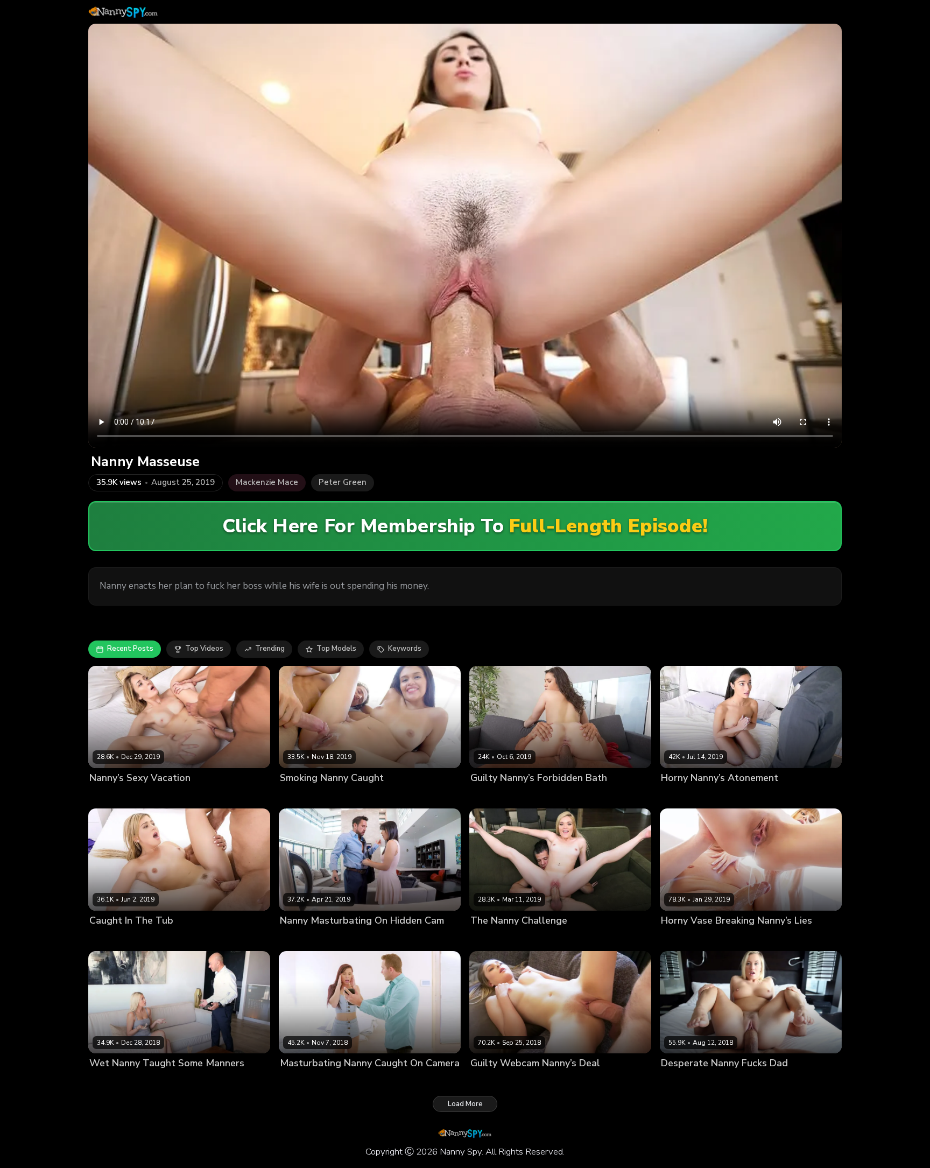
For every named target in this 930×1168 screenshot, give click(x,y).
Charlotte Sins (113, 796)
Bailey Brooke (684, 1081)
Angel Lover (300, 796)
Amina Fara (489, 796)
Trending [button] (270, 648)
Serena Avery (112, 939)
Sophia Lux (108, 1081)
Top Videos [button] (204, 648)
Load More (465, 1104)
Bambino (525, 939)
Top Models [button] (336, 648)
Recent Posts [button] (130, 648)
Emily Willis (680, 796)
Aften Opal (489, 1081)
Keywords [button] (404, 648)
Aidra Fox (296, 1081)
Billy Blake (149, 1081)
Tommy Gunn (726, 796)
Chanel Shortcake (691, 939)
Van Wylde (745, 939)
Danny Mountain (540, 1081)
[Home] (123, 11)
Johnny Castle (165, 796)
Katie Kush (488, 939)
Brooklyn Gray (304, 939)
